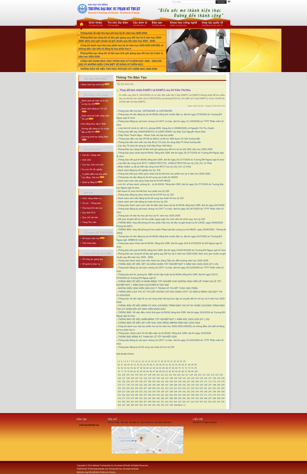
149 (218, 378)
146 (206, 378)
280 (136, 398)
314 (175, 402)
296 (206, 398)
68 (173, 368)
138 (171, 378)
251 (119, 395)
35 (147, 365)
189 (175, 385)
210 (158, 388)
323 (214, 402)
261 (162, 395)
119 (195, 375)
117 (187, 375)
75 (195, 368)
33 (141, 365)
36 (150, 365)
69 (176, 368)
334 (154, 405)
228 (128, 392)
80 (131, 371)
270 (201, 395)
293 (193, 398)
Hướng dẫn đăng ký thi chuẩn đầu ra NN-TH (95, 130)
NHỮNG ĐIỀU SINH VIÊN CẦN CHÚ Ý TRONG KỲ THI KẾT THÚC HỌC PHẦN (158, 288)
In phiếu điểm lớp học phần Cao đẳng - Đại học (94, 176)
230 (136, 392)
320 (201, 402)
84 (144, 371)
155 (136, 381)
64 (160, 368)
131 (141, 378)
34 (144, 365)
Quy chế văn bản (90, 217)
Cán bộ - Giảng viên (91, 155)
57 (138, 368)
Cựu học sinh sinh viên (93, 164)
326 (119, 405)
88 (157, 371)
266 (184, 395)
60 (147, 368)
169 (197, 381)
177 (124, 385)
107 (145, 375)
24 (181, 361)
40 (163, 365)
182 (145, 385)
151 (119, 381)
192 (188, 385)
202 (124, 388)
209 (154, 388)
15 (152, 361)
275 (223, 395)
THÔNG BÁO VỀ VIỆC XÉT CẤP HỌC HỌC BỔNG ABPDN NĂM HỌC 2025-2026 (159, 322)
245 (201, 392)
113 (170, 375)
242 (188, 392)
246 (206, 392)
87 (154, 371)
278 (128, 398)
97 (186, 371)
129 (132, 378)
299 (218, 398)
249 (218, 392)
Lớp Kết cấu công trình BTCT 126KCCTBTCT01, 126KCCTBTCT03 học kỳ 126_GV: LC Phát (165, 163)
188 (171, 385)
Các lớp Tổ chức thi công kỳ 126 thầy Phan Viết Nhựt (145, 145)
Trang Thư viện (89, 222)
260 (158, 395)
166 (184, 381)
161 (162, 381)
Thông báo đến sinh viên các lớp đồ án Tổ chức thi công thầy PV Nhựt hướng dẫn (159, 142)
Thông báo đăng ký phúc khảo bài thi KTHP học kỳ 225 (146, 194)
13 (146, 361)
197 (210, 385)
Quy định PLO (88, 212)
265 (180, 395)
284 (154, 398)
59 (144, 368)
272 (210, 395)
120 (199, 375)
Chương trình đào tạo (92, 208)
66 (166, 368)
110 (158, 375)
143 (193, 378)
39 (160, 365)
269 (197, 395)
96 (182, 371)
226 (119, 392)
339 (175, 405)
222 (210, 388)
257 (145, 395)
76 (118, 371)
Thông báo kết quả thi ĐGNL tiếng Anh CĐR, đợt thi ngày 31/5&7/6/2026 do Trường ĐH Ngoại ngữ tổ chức (172, 250)
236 (162, 392)
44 (176, 365)
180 (136, 385)
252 (124, 395)
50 (195, 365)
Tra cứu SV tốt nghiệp (92, 169)
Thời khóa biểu (89, 243)
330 (136, 405)
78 (125, 371)
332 (145, 405)
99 (192, 371)
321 (205, 402)
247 (210, 392)
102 (124, 375)
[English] (229, 1)
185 (158, 385)
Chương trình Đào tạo (89, 425)
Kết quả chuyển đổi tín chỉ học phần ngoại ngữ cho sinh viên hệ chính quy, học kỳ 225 (161, 219)
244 (197, 392)
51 (118, 368)
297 (210, 398)
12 (142, 361)
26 (118, 365)
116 (183, 375)
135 (158, 378)
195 (201, 385)
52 (122, 368)
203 (128, 388)
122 (208, 375)
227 (124, 392)
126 (119, 378)
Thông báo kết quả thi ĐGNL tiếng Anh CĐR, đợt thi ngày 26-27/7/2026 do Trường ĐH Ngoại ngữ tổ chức (171, 159)
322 (210, 402)
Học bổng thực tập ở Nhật (94, 124)
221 (205, 388)
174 (218, 381)
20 (168, 361)
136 (162, 378)
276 (119, 398)
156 (141, 381)
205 (136, 388)
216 (184, 388)
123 (212, 375)
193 (193, 385)
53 (125, 368)
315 (179, 402)
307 (145, 402)
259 (154, 395)
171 (206, 381)
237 (167, 392)
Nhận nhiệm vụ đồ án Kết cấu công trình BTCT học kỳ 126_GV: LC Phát (154, 166)
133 (149, 378)
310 (158, 402)
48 (189, 365)
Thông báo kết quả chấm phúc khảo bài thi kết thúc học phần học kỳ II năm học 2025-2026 (164, 173)
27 (122, 365)
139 (175, 378)
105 (136, 375)
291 (184, 398)
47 (186, 365)
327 (124, 405)
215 (179, 388)
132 (145, 378)
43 (173, 365)
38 (157, 365)
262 (167, 395)
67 (170, 368)
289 (175, 398)
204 (132, 388)
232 (145, 392)
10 (136, 361)
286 (162, 398)
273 (214, 395)
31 (134, 365)
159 (154, 381)
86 (150, 371)
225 (223, 388)
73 (189, 368)
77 (122, 371)
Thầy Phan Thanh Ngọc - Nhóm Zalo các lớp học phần (145, 135)
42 (170, 365)
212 (167, 388)
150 (223, 378)
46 (182, 365)
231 (141, 392)
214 (175, 388)
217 (188, 388)
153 (128, 381)
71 (182, 368)
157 (145, 381)
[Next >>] (181, 405)
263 (171, 395)
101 (119, 375)
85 (147, 371)
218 (192, 388)
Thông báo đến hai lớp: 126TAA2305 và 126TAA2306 (145, 111)
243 (193, 392)
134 (154, 378)
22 (174, 361)
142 (188, 378)
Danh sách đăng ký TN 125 (94, 108)
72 (186, 368)
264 (175, 395)
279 (132, 398)
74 (192, 368)
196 (206, 385)
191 (184, 385)
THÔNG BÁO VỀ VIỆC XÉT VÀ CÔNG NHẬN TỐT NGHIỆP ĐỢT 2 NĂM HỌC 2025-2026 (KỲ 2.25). (168, 264)
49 (192, 365)
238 (171, 392)
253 (128, 395)
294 (197, 398)
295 (201, 398)
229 (132, 392)
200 (223, 385)
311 (162, 402)
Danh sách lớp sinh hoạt (93, 84)
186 (162, 385)
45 (179, 365)
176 (119, 385)
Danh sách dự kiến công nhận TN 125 (95, 117)
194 (197, 385)
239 (175, 392)
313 (171, 402)
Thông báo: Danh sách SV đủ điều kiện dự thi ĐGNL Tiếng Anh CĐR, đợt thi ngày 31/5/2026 (164, 333)
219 (197, 388)
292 (188, 398)
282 (145, 398)
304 (132, 402)
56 (134, 368)
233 (149, 392)
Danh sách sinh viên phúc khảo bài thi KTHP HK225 (144, 180)
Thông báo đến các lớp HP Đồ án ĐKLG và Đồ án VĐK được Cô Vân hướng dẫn (159, 138)
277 (124, 398)
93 (173, 371)
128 (128, 378)
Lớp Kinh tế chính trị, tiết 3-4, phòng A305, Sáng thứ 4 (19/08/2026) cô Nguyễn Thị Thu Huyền (166, 128)
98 (189, 371)
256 (141, 395)
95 (179, 371)
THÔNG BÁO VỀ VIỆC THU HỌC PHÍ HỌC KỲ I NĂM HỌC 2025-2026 (118, 68)
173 (214, 381)
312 (167, 402)
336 (162, 405)
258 (149, 395)
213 (171, 388)
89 (160, 371)
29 (128, 365)
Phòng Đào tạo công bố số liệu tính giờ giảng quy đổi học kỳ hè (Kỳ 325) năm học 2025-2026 (165, 149)
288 (171, 398)
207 (145, 388)
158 (149, 381)
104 (132, 375)
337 (167, 405)
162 (167, 381)
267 (188, 395)
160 (158, 381)
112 (166, 375)
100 (196, 371)
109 (154, 375)
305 (136, 402)
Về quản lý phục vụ (91, 264)
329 (132, 405)
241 (184, 392)
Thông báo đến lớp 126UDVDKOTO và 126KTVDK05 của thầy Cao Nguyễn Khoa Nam (162, 131)
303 (128, 402)
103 (128, 375)
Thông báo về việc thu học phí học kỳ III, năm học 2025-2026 (113, 33)
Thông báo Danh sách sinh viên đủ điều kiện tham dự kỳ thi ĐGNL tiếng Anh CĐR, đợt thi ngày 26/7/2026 (171, 205)
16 (155, 361)
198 (214, 385)
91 (166, 371)
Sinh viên (86, 160)
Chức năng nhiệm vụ (92, 198)
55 (131, 368)
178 (128, 385)
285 (158, 398)
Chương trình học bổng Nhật (95, 137)
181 (141, 385)
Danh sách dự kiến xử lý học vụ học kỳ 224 (95, 102)
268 (193, 395)
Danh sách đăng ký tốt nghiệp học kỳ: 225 (139, 170)
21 (171, 361)
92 (170, 371)
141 (184, 378)
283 (149, 398)
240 (180, 392)
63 (157, 368)
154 (132, 381)
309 (154, 402)
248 (214, 392)
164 (175, 381)
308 (149, 402)
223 (214, 388)
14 (149, 361)
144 (197, 378)
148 (214, 378)
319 (197, 402)
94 (176, 371)
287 (167, 398)
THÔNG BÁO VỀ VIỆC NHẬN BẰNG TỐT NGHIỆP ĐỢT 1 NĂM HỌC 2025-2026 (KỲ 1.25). (164, 319)
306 (141, 402)
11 (139, 361)
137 (167, 378)
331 (141, 405)
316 (184, 402)
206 (141, 388)
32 (138, 365)
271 (206, 395)
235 (158, 392)
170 (201, 381)
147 (210, 378)
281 (141, 398)
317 (188, 402)
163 (171, 381)
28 (125, 365)
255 (136, 395)
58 (141, 368)
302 (124, 402)
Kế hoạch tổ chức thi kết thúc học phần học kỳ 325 (143, 191)
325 (223, 402)
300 (223, 398)
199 (218, 385)
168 (193, 381)
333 (149, 405)
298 (214, 398)
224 (218, 388)
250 (223, 392)
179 (132, 385)
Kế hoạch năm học (91, 238)
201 (119, 388)
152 (124, 381)
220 (201, 388)
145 (201, 378)
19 (165, 361)
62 (154, 368)
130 (136, 378)
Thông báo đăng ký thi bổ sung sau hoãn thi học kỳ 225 (146, 347)
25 (184, 361)
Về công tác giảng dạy (92, 259)
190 (180, 385)
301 (119, 402)
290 (180, 398)
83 (141, 371)
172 (210, 381)
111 (162, 375)
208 (149, 388)
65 (163, 368)
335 (158, 405)
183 (149, 385)
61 (150, 368)
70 (179, 368)
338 (171, 405)
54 (128, 368)
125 (221, 375)
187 (167, 385)
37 (154, 365)
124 (217, 375)
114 (175, 375)
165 (180, 381)
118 (191, 375)
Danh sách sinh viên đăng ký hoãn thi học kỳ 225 (143, 201)
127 (124, 378)
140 (180, 378)
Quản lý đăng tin (89, 182)
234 (154, 392)
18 (162, 361)
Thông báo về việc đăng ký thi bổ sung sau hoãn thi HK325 (148, 177)
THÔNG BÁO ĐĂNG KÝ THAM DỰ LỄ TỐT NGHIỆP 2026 (147, 336)
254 (132, 395)
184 (154, 385)
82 (138, 371)
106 (141, 375)
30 (131, 365)
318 (192, 402)
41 (166, 365)
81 (134, 371)
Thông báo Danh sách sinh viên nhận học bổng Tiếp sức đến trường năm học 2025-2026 (163, 260)
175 (223, 381)
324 (218, 402)
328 (128, 405)
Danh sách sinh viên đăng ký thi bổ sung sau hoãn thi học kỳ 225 (151, 198)
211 (162, 388)
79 (128, 371)
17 (158, 361)
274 (218, 395)
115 (179, 375)
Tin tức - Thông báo (91, 203)
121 (204, 375)
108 (149, 375)
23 (178, 361)
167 (188, 381)
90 (163, 371)
